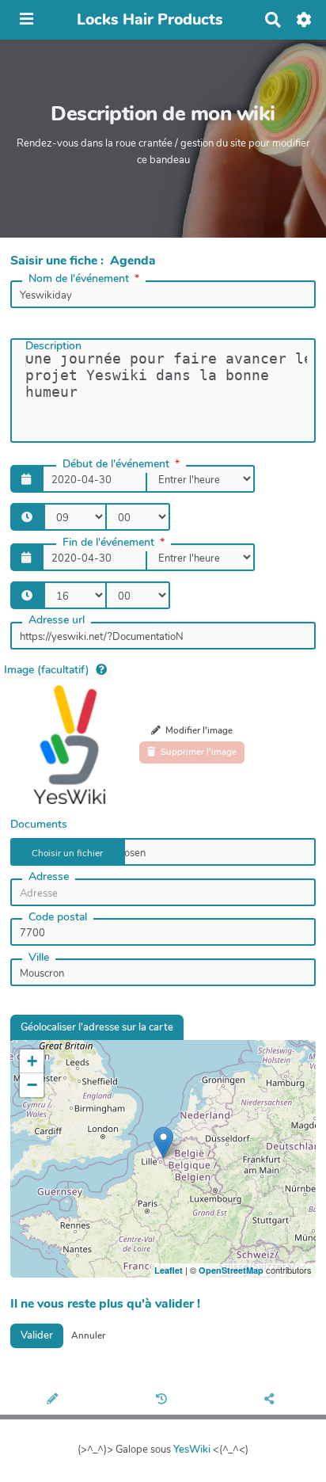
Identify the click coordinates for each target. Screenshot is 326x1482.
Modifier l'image (198, 730)
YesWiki (191, 1449)
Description (53, 345)
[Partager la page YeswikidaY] (272, 1400)
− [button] (32, 1085)
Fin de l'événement (108, 542)
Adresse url (56, 619)
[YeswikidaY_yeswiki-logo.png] (69, 744)
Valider (37, 1335)
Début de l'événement (116, 463)
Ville (38, 957)
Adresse (48, 876)
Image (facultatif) (46, 669)
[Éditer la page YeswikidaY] (54, 1400)
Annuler (88, 1335)
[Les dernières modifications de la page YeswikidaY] (163, 1400)
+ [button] (32, 1061)
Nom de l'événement (78, 278)
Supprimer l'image (197, 751)
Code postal (57, 916)
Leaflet (168, 1270)
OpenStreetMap (231, 1270)
